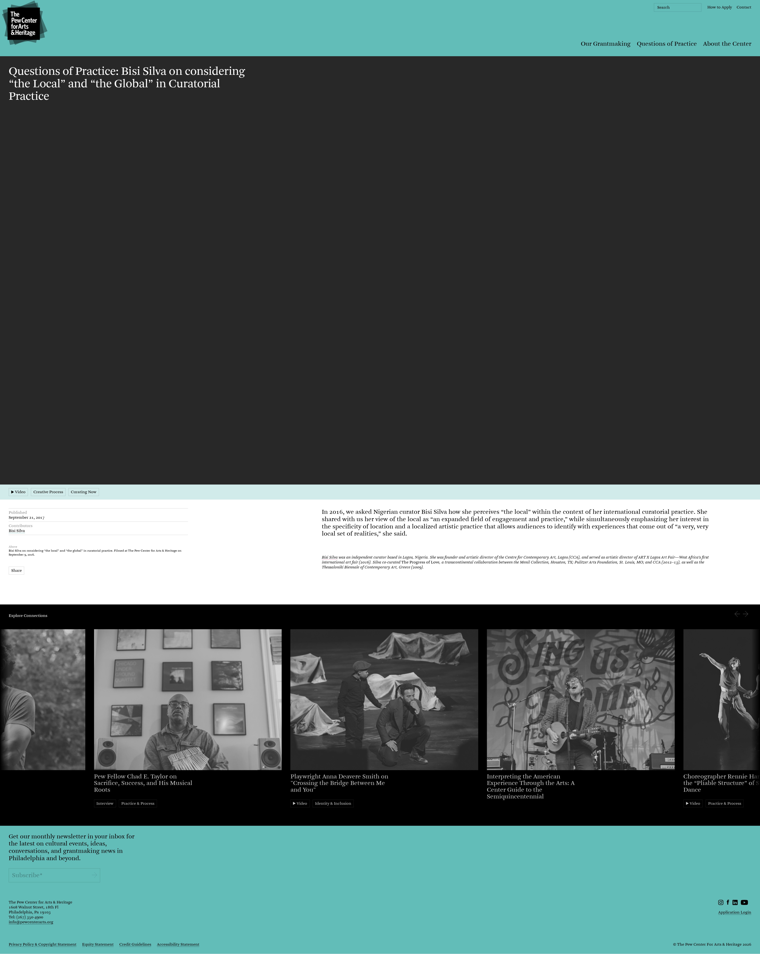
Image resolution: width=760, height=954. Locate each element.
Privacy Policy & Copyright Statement (42, 944)
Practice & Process (137, 803)
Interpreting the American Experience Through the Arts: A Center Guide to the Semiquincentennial (531, 786)
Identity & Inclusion (333, 803)
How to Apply (719, 7)
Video (20, 492)
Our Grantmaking (606, 44)
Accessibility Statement (178, 944)
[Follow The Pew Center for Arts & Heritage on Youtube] (744, 903)
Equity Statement (98, 944)
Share (16, 570)
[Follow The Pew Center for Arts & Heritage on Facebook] (728, 903)
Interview (104, 803)
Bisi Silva (17, 530)
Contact (744, 7)
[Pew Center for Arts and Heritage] (24, 24)
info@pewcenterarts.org (31, 922)
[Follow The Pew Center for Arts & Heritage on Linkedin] (735, 903)
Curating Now (83, 492)
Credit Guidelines (135, 944)
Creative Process (48, 492)
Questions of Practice (667, 44)
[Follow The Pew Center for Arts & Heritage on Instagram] (721, 903)
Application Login (734, 912)
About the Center (727, 44)
